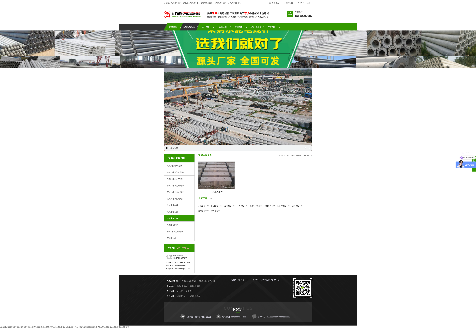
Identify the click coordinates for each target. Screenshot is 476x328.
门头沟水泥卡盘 (283, 205)
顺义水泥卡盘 (216, 210)
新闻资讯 (239, 26)
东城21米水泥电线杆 (175, 198)
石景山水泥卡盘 (256, 205)
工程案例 (223, 26)
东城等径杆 (171, 238)
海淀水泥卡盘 (270, 205)
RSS (302, 2)
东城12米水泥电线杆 (175, 179)
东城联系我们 (182, 296)
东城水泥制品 (172, 225)
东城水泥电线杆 (190, 26)
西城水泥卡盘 (216, 205)
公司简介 (180, 291)
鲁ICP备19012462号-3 (247, 279)
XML (308, 2)
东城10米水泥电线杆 (175, 172)
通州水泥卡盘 (203, 210)
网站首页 (173, 26)
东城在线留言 (195, 296)
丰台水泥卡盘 (242, 205)
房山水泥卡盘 (297, 205)
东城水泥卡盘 (172, 218)
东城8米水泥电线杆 (175, 165)
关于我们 (206, 26)
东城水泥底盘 (172, 205)
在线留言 (275, 2)
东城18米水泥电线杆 (175, 192)
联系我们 (272, 26)
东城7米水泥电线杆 (175, 231)
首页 (288, 155)
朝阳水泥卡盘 (229, 205)
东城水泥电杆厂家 (124, 327)
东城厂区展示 (256, 26)
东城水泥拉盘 (172, 211)
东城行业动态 (195, 286)
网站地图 (289, 2)
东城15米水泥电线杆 (175, 185)
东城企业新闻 (182, 286)
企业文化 (189, 291)
